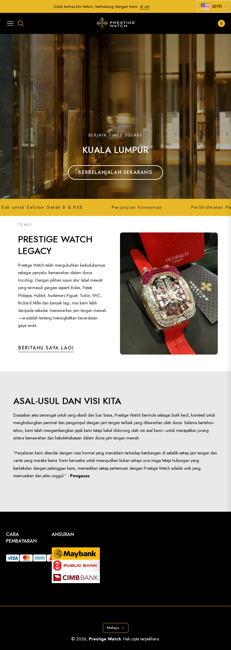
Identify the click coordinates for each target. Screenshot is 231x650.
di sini (145, 6)
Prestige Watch (105, 639)
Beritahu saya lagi (46, 347)
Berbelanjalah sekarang (115, 172)
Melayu (113, 628)
